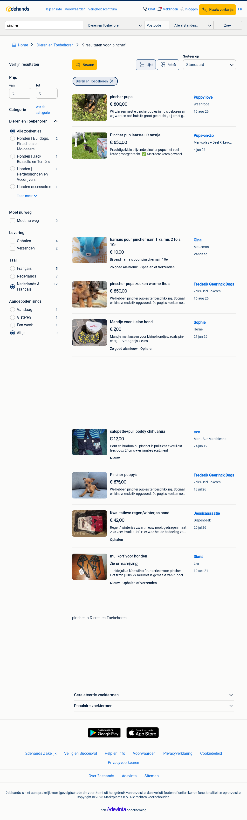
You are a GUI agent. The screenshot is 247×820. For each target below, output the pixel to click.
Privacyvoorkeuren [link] (123, 762)
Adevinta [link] (129, 776)
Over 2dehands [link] (101, 776)
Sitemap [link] (151, 776)
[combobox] (44, 25)
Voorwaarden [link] (75, 9)
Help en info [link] (53, 9)
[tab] (146, 64)
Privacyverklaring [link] (177, 753)
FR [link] (240, 9)
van (12, 85)
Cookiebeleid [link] (211, 753)
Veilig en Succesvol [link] (80, 753)
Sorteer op (191, 56)
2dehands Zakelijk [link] (40, 753)
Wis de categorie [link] (43, 110)
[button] (167, 9)
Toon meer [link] (25, 196)
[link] (23, 9)
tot (38, 85)
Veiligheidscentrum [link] (102, 9)
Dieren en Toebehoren (92, 81)
